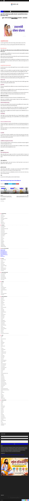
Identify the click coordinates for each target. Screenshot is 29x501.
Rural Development (3, 234)
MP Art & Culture (3, 447)
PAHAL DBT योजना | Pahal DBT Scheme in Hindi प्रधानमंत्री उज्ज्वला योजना (14, 192)
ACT (1, 337)
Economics (2, 409)
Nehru (1, 421)
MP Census (2, 303)
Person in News (2, 279)
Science (2, 292)
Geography (2, 374)
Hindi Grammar (3, 256)
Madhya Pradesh (3, 250)
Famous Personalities (3, 273)
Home (2, 11)
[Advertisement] (14, 7)
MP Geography (6, 448)
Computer (2, 350)
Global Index (2, 375)
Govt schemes (13, 16)
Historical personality (3, 380)
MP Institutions (2, 315)
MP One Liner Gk (2, 232)
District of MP (2, 297)
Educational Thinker (3, 361)
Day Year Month (3, 356)
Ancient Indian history (3, 259)
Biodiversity (2, 282)
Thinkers (2, 220)
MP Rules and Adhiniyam (3, 328)
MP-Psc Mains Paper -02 (4, 252)
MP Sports (7, 451)
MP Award (2, 301)
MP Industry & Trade (3, 314)
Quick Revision (2, 219)
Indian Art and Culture (3, 382)
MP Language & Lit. (3, 320)
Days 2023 (2, 408)
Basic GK (2, 341)
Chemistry (2, 286)
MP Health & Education (11, 448)
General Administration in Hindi (4, 228)
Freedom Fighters (3, 368)
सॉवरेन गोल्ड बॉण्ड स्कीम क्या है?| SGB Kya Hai (23, 192)
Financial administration (3, 367)
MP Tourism (10, 451)
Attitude (2, 402)
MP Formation (2, 309)
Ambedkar (2, 401)
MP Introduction (3, 316)
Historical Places (3, 379)
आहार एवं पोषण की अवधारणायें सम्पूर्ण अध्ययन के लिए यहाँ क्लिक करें (11, 180)
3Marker (2, 336)
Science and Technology (3, 293)
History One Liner (3, 264)
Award (1, 403)
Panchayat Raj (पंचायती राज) (4, 233)
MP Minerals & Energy (3, 321)
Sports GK (2, 239)
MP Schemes (2, 329)
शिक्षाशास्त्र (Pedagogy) (3, 246)
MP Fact (17, 447)
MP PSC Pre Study (3, 249)
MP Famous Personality (3, 278)
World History (2, 270)
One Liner (2, 387)
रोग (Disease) (2, 294)
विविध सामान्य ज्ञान (3, 245)
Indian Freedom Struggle (3, 265)
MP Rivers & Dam (3, 327)
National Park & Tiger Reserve (4, 218)
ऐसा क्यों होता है (2, 241)
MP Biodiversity (2, 302)
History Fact (2, 263)
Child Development (3, 226)
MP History (2, 313)
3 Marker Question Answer (4, 254)
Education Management (3, 360)
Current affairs (2, 227)
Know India (2, 217)
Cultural (2, 354)
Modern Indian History (3, 269)
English (2, 362)
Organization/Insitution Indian (4, 388)
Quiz (1, 393)
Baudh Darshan (2, 342)
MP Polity (2, 326)
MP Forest (2, 308)
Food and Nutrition (10, 16)
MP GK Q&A (2, 386)
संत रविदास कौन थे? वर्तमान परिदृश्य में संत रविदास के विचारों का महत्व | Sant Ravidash (12, 454)
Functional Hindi (3, 369)
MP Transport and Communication (5, 333)
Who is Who (2, 240)
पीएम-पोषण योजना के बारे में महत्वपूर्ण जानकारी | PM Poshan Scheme (5, 192)
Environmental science (3, 287)
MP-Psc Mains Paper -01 (4, 251)
